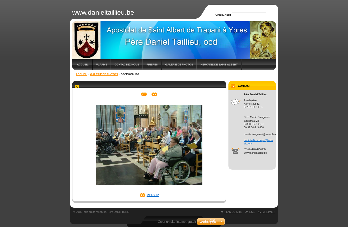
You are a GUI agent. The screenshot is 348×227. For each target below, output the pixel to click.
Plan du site (233, 211)
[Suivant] (154, 94)
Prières (152, 64)
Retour (153, 195)
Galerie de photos (179, 64)
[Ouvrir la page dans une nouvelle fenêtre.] (149, 186)
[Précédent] (144, 94)
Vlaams (101, 64)
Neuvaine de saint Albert (219, 64)
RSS (251, 211)
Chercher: (223, 14)
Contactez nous (127, 64)
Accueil (83, 64)
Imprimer (268, 211)
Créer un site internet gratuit (177, 221)
